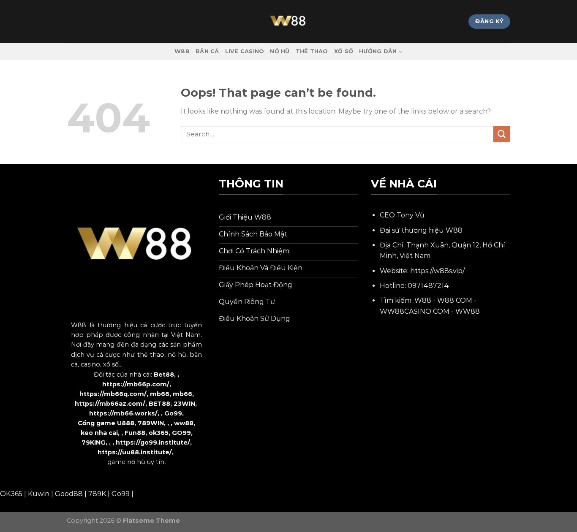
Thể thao (312, 51)
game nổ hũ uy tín (135, 462)
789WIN (151, 423)
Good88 (69, 494)
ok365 (159, 433)
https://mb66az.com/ (110, 403)
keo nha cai (99, 433)
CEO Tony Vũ (402, 215)
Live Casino (244, 51)
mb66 (159, 394)
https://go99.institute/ (153, 442)
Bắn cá (207, 51)
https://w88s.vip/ (437, 271)
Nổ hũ (279, 51)
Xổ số (343, 51)
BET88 (159, 403)
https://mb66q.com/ (113, 394)
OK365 (11, 494)
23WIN (184, 403)
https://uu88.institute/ (135, 452)
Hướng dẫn (378, 51)
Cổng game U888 (106, 423)
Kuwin (38, 494)
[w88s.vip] (288, 21)
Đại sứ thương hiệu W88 (421, 230)
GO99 (181, 433)
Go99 (173, 413)
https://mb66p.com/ (135, 384)
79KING (94, 442)
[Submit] (501, 134)
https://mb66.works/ (123, 413)
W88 (182, 51)
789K (97, 494)
